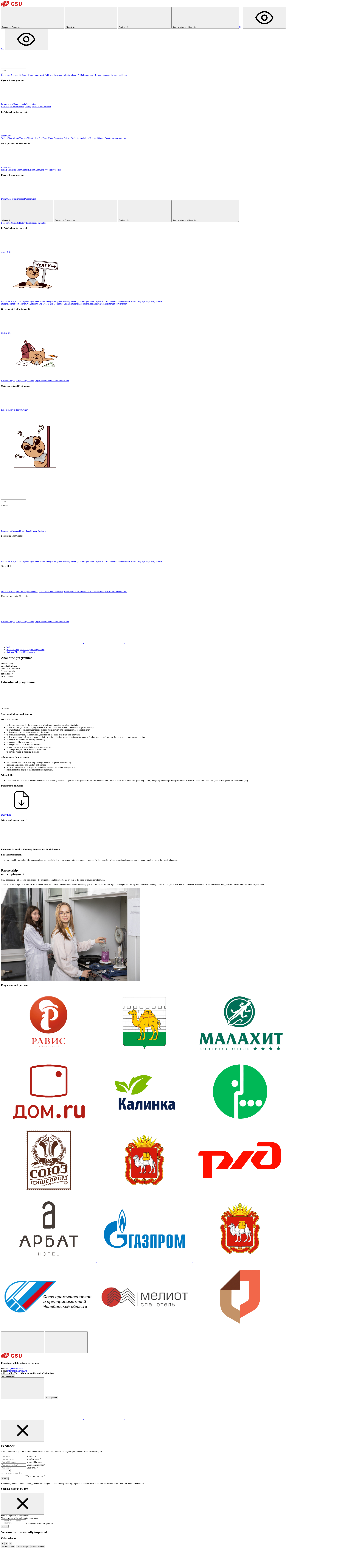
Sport (16, 138)
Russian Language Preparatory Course (111, 75)
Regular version (37, 1546)
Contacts (15, 106)
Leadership (6, 106)
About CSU (7, 220)
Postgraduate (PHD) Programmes (79, 75)
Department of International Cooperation (18, 104)
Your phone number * (36, 1465)
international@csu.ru (17, 1371)
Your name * (32, 1456)
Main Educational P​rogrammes (14, 170)
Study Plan (6, 815)
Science (67, 138)
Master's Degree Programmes (52, 75)
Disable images (8, 1546)
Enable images (23, 1546)
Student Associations (80, 138)
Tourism (23, 138)
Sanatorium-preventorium (116, 138)
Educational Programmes (65, 220)
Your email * (32, 1468)
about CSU (6, 136)
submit (4, 1479)
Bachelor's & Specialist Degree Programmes (20, 75)
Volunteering (32, 138)
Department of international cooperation (111, 301)
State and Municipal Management (21, 652)
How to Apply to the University (185, 220)
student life (6, 167)
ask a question (8, 1376)
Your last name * (34, 1459)
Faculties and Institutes (41, 106)
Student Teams (7, 138)
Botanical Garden (97, 138)
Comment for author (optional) (39, 1523)
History (28, 106)
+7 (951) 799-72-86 (15, 1368)
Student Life (124, 220)
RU (240, 27)
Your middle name (34, 1462)
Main (9, 647)
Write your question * (35, 1476)
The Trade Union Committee (51, 138)
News (21, 106)
